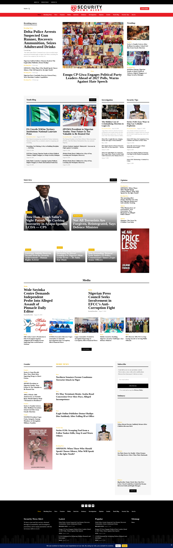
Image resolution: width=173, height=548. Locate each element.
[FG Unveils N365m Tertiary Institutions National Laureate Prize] (43, 115)
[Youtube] (93, 506)
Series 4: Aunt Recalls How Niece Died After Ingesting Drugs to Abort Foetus (32, 375)
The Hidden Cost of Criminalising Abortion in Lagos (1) (113, 124)
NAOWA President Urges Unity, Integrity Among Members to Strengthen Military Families (32, 420)
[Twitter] (89, 506)
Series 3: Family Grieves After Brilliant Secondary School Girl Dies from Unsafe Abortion (137, 46)
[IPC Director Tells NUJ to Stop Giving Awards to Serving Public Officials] (137, 325)
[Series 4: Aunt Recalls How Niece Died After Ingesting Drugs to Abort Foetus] (48, 374)
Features (129, 42)
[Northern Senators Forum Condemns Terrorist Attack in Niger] (104, 377)
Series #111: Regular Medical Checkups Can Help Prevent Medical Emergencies (137, 153)
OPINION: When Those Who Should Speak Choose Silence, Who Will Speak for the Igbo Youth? (130, 190)
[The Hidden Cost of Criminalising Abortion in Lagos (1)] (113, 112)
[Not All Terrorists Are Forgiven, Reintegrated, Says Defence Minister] (94, 208)
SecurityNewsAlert (31, 137)
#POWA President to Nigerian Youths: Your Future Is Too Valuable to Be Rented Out (78, 131)
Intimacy (120, 422)
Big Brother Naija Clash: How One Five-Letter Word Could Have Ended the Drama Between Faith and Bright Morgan (132, 484)
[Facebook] (82, 506)
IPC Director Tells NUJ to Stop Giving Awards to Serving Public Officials (136, 338)
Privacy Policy (138, 390)
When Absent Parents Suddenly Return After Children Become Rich (132, 425)
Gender (26, 381)
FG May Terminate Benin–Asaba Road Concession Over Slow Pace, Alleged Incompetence (75, 397)
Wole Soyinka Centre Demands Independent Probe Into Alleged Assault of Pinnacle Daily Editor (38, 300)
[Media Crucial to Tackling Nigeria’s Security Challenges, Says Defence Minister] (112, 325)
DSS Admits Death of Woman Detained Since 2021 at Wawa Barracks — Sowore (113, 146)
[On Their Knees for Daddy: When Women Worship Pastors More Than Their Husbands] (133, 439)
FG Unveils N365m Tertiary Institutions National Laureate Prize (41, 131)
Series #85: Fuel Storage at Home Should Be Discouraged (136, 146)
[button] (27, 9)
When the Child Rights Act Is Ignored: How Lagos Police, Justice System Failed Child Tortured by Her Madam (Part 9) (113, 154)
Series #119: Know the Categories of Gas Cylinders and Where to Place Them (138, 139)
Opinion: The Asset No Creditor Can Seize (128, 221)
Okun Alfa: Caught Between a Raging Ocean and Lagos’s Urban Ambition (112, 139)
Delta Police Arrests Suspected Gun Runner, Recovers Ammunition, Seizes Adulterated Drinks (40, 39)
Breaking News (28, 28)
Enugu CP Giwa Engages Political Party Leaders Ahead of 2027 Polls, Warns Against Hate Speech (92, 78)
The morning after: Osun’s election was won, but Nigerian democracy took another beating (129, 200)
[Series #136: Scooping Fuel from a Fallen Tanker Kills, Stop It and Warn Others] (104, 432)
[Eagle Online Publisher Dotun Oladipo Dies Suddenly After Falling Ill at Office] (104, 414)
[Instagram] (86, 506)
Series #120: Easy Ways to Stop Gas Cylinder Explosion (138, 124)
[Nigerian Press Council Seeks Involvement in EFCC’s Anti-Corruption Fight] (134, 300)
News (92, 71)
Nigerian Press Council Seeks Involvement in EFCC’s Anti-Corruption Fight (101, 300)
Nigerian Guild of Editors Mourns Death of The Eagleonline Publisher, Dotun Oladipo (39, 62)
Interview (28, 212)
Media (25, 286)
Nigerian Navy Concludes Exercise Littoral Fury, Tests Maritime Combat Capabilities (40, 76)
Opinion (123, 205)
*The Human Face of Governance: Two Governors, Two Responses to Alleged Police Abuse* (128, 211)
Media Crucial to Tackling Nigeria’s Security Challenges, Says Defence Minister (112, 338)
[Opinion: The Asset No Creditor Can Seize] (145, 220)
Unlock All (133, 386)
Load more (86, 349)
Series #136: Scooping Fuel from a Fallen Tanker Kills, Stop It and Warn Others (74, 433)
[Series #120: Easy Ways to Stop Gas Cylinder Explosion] (138, 112)
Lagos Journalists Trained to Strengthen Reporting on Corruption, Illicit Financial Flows (86, 338)
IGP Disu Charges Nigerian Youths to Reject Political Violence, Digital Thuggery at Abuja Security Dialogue (137, 72)
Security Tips (59, 427)
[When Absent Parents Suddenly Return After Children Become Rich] (133, 410)
